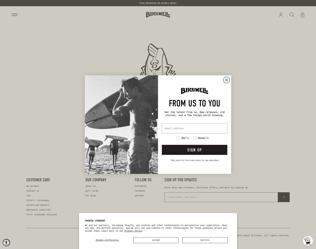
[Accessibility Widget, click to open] (6, 242)
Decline (204, 240)
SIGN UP (194, 150)
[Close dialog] (226, 80)
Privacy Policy (133, 231)
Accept (156, 240)
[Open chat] (308, 241)
